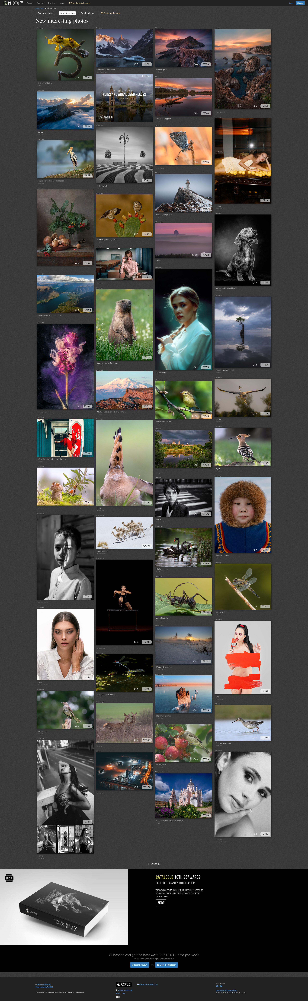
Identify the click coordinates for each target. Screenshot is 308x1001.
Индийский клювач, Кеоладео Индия (52, 181)
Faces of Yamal (222, 556)
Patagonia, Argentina (106, 70)
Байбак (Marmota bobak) (107, 363)
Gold (40, 682)
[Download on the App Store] (126, 984)
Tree (158, 260)
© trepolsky (100, 793)
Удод (99, 508)
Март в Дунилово (164, 667)
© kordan (218, 372)
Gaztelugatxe (161, 70)
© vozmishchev (220, 208)
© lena (40, 269)
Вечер (40, 132)
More (161, 903)
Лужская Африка (163, 119)
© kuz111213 (41, 508)
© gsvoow (218, 558)
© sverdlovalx (219, 699)
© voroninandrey (160, 521)
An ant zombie (162, 618)
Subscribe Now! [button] (139, 965)
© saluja (40, 85)
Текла (218, 206)
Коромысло (221, 612)
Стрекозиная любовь (106, 695)
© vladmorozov (101, 553)
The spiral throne (45, 83)
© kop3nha (41, 733)
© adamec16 (219, 421)
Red (217, 697)
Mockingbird (43, 731)
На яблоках (161, 765)
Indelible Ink (102, 186)
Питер (159, 519)
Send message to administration (226, 990)
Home (37, 8)
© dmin (158, 217)
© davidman (100, 242)
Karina (40, 856)
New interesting (67, 13)
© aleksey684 (219, 290)
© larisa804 (159, 718)
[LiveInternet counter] (40, 989)
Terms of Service (76, 992)
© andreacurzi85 (220, 112)
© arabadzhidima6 (221, 842)
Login (291, 3)
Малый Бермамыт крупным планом (111, 412)
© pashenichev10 (42, 318)
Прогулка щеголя (223, 743)
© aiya (158, 121)
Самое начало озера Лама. (50, 316)
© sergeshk (219, 745)
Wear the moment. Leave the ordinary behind (52, 459)
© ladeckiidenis (160, 669)
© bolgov (40, 461)
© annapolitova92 (102, 72)
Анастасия (161, 373)
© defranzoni (100, 188)
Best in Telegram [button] (167, 965)
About (118, 993)
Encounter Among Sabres (108, 240)
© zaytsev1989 (160, 168)
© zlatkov (99, 746)
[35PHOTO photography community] (13, 3)
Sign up (300, 3)
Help (123, 993)
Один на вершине (164, 215)
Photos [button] (29, 3)
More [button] (62, 3)
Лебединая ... (162, 569)
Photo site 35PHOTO (44, 985)
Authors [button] (40, 3)
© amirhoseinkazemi (43, 685)
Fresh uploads (88, 13)
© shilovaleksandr (43, 602)
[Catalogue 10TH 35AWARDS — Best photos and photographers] (64, 907)
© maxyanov (159, 375)
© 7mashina (100, 510)
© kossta (40, 134)
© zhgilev (158, 424)
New (42, 8)
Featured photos (45, 13)
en (217, 986)
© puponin (41, 183)
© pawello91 (159, 72)
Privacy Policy (66, 992)
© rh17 (158, 263)
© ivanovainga (42, 412)
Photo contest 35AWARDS (44, 987)
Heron (218, 419)
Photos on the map (125, 990)
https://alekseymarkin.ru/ (226, 288)
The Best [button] (51, 3)
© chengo (100, 283)
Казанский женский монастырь (170, 821)
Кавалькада (102, 551)
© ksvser (158, 571)
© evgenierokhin (160, 473)
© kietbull (159, 620)
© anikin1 (159, 823)
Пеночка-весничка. (164, 422)
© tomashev (41, 858)
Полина (219, 839)
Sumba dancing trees (225, 370)
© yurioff (99, 414)
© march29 (219, 614)
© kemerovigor (101, 648)
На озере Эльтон (163, 716)
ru (221, 986)
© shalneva (100, 365)
